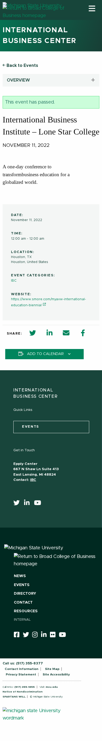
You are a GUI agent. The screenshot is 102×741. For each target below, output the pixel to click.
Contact (23, 602)
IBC (13, 280)
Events (22, 585)
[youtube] (39, 504)
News (20, 576)
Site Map (52, 668)
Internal (22, 619)
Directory (25, 593)
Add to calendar (45, 354)
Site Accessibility (56, 674)
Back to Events (21, 65)
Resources (26, 611)
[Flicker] (54, 635)
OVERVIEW (18, 80)
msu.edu (52, 687)
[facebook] (18, 635)
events (30, 426)
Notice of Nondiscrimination (23, 691)
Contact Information (21, 668)
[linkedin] (28, 504)
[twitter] (18, 504)
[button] (91, 8)
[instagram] (36, 635)
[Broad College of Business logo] (34, 18)
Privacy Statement (21, 674)
